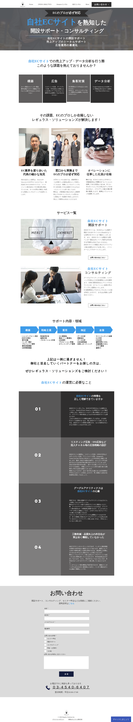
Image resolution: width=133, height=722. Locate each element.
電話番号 (47, 628)
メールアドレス (49, 622)
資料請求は (64, 603)
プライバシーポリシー (58, 719)
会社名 (46, 615)
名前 (45, 608)
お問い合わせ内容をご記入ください (55, 654)
